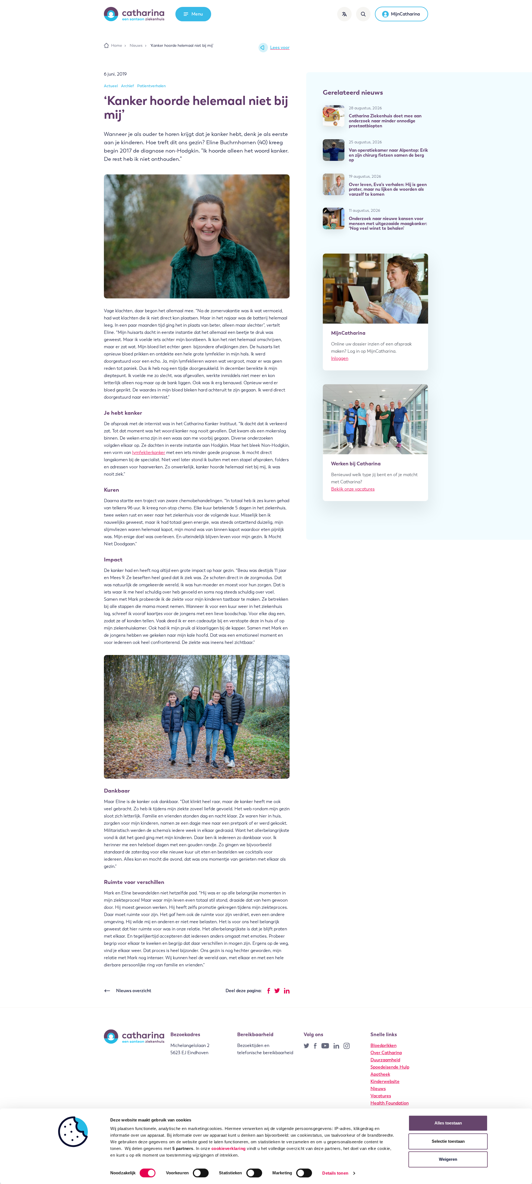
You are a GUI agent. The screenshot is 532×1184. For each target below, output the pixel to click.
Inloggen (339, 358)
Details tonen (335, 1173)
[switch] (201, 1172)
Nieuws (378, 1088)
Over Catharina (386, 1052)
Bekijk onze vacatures (353, 489)
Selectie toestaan (448, 1141)
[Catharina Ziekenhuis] (134, 14)
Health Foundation (389, 1103)
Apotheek (380, 1074)
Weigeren (448, 1159)
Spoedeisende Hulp (389, 1067)
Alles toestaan (448, 1123)
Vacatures (380, 1095)
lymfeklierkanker (148, 452)
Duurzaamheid (385, 1059)
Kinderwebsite (385, 1081)
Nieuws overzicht (133, 990)
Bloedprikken (383, 1045)
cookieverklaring (228, 1148)
